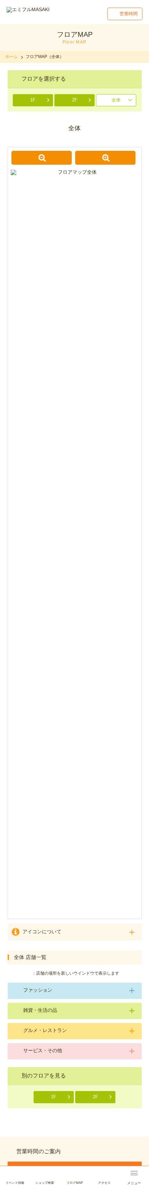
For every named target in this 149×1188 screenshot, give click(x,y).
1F (32, 100)
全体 (116, 100)
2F (74, 100)
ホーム (11, 57)
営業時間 (129, 13)
